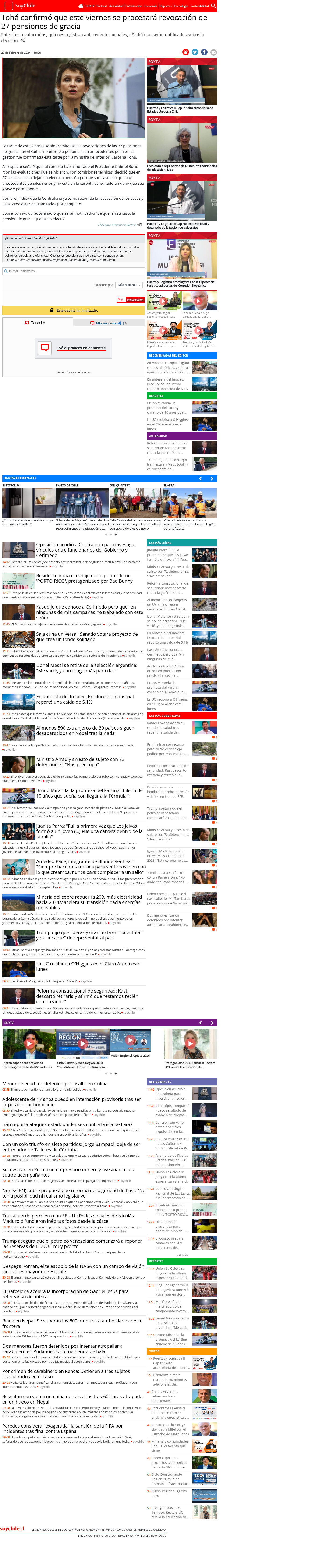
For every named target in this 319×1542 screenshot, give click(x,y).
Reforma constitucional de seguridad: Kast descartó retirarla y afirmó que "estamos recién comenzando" (167, 452)
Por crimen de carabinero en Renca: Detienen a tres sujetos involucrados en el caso (66, 1374)
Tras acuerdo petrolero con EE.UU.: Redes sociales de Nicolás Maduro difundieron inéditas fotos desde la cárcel (68, 1218)
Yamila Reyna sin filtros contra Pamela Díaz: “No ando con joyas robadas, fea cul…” (166, 879)
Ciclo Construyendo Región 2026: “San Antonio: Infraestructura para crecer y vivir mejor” (170, 1483)
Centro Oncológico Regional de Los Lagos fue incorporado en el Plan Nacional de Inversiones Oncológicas (173, 1200)
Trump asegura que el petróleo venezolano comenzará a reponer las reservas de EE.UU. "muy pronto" (166, 817)
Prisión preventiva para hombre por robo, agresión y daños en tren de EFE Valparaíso (168, 794)
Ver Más (182, 1254)
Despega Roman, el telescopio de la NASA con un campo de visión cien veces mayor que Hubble (73, 1269)
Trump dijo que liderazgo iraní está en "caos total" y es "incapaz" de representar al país (167, 466)
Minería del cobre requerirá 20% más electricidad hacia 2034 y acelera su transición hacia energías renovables (89, 902)
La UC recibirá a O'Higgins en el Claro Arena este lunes (167, 424)
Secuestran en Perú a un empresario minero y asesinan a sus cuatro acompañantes (68, 1172)
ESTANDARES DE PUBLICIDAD (150, 1529)
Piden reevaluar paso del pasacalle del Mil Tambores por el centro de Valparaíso (168, 898)
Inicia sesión (77, 260)
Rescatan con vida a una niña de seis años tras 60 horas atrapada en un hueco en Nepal (72, 1399)
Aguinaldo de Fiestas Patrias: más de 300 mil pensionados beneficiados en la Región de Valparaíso (172, 1164)
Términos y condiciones (118, 1529)
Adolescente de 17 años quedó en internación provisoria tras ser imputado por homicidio (166, 673)
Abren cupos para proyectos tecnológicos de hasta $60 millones (169, 1462)
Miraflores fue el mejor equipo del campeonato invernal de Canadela (172, 1308)
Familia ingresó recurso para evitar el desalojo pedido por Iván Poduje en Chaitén (167, 751)
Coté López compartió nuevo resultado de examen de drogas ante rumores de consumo (172, 1115)
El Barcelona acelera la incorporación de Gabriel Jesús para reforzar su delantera (65, 1294)
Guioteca (111, 1535)
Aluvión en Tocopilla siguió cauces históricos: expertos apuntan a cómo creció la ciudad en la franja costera (168, 370)
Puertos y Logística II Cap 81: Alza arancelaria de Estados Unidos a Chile (171, 1365)
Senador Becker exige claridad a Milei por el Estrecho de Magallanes (170, 1429)
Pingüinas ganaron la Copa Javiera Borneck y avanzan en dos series (172, 1292)
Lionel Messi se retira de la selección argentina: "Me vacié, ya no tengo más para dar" (86, 668)
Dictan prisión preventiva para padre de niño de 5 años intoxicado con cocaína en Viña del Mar (171, 1233)
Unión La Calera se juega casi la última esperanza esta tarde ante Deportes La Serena (172, 1181)
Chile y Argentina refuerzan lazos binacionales (165, 1396)
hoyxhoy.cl (159, 1535)
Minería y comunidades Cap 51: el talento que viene (170, 1446)
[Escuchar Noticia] (23, 40)
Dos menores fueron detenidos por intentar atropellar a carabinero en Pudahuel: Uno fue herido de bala (167, 924)
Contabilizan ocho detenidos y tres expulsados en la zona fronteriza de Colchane (170, 1131)
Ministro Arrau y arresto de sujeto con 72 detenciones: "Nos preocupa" (80, 762)
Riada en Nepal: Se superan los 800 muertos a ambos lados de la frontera (71, 1323)
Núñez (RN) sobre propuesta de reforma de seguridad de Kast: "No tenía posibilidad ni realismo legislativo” (73, 1193)
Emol (82, 1535)
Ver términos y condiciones (74, 372)
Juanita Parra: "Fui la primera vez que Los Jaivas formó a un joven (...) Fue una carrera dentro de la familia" (89, 831)
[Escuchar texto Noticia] (139, 224)
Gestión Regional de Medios (50, 1529)
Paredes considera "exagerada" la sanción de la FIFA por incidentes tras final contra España (62, 1428)
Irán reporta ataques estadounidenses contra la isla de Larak (67, 1124)
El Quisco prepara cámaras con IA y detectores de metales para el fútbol (173, 1245)
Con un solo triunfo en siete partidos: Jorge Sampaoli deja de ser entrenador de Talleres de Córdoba (71, 1147)
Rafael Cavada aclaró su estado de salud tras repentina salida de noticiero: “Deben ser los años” (166, 732)
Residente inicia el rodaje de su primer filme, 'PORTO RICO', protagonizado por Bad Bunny (84, 578)
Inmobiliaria (125, 1535)
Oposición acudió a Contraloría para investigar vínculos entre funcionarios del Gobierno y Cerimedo (86, 549)
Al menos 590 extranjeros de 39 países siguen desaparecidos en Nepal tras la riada (85, 730)
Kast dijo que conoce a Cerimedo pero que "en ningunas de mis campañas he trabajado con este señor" (89, 612)
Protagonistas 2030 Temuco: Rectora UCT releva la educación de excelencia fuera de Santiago (169, 1516)
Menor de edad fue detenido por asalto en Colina (55, 1083)
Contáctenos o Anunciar (85, 1529)
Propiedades (142, 1535)
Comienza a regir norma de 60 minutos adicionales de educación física (170, 1382)
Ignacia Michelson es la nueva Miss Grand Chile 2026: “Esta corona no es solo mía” (166, 858)
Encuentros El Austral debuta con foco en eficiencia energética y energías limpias (169, 1415)
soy (57, 566)
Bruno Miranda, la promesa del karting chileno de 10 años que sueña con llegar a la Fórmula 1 (165, 412)
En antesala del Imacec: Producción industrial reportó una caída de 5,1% (167, 384)
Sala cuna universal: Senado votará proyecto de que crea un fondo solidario (87, 636)
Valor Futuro (95, 1535)
